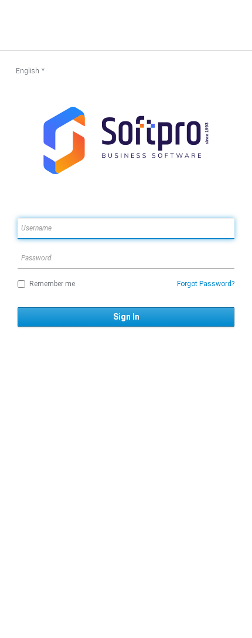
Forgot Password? (205, 284)
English (27, 71)
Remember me (52, 284)
